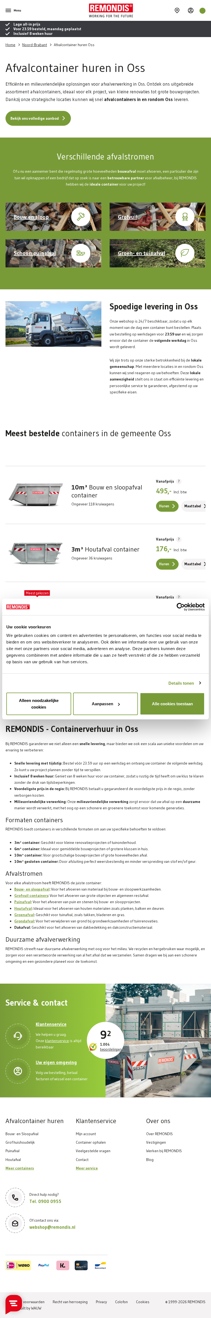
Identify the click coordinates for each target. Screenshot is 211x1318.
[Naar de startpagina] (131, 10)
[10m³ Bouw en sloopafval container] (35, 495)
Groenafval (24, 914)
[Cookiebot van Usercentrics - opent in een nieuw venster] (181, 607)
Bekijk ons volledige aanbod (34, 118)
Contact (82, 1159)
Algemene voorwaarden (25, 1301)
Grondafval (24, 921)
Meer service (87, 1168)
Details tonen (181, 683)
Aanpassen (102, 703)
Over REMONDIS (159, 1133)
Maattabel (192, 506)
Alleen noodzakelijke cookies (39, 703)
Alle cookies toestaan (172, 703)
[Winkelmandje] (202, 11)
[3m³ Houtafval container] (35, 552)
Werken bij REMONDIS (164, 1150)
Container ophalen (91, 1142)
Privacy (101, 1301)
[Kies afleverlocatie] (177, 10)
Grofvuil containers (31, 895)
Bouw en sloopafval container (106, 491)
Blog (150, 1159)
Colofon (121, 1301)
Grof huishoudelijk (20, 1142)
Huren (164, 506)
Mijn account (86, 1133)
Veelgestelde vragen (93, 1150)
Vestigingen (156, 1142)
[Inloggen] (190, 10)
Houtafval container (105, 549)
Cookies (142, 1301)
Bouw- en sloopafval (31, 889)
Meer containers (19, 1168)
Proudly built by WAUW (23, 1308)
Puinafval (22, 901)
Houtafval (23, 908)
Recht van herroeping (70, 1301)
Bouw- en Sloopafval (21, 1133)
